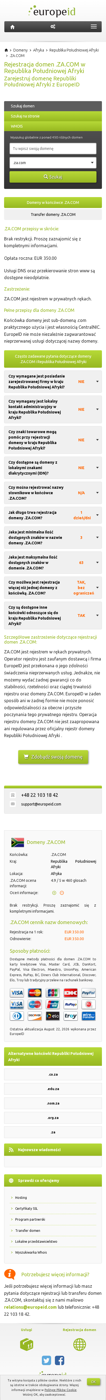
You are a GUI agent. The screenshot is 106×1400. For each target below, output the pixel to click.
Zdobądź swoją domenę (57, 756)
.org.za (53, 1118)
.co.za (53, 1074)
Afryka (56, 873)
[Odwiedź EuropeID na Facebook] (60, 1362)
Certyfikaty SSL (26, 1208)
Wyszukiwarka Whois (31, 1252)
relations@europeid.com (30, 1307)
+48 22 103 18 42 (39, 795)
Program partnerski (30, 1219)
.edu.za (53, 1089)
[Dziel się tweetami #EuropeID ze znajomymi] (47, 1362)
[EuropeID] (12, 26)
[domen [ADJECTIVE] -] (26, 1343)
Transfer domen (27, 1230)
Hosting (21, 1197)
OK (93, 1382)
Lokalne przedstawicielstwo (36, 1241)
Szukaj (55, 176)
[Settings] (53, 26)
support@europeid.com (41, 804)
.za (53, 1132)
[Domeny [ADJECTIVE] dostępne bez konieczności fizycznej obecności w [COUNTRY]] (79, 1343)
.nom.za (53, 1103)
